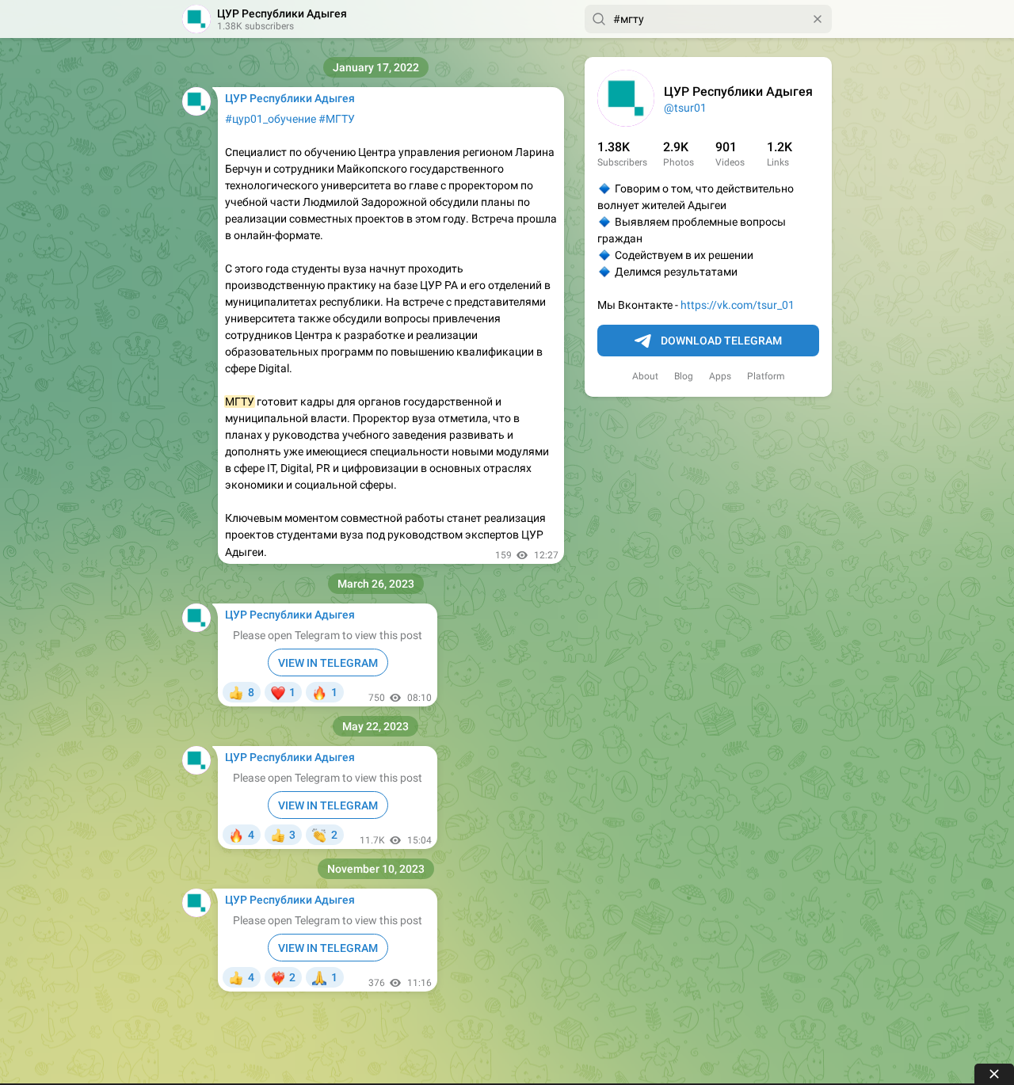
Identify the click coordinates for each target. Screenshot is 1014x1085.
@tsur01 (685, 107)
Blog (683, 376)
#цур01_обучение (270, 118)
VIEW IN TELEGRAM (328, 663)
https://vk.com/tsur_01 (737, 305)
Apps (720, 376)
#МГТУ (336, 118)
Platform (766, 376)
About (645, 376)
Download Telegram (721, 340)
